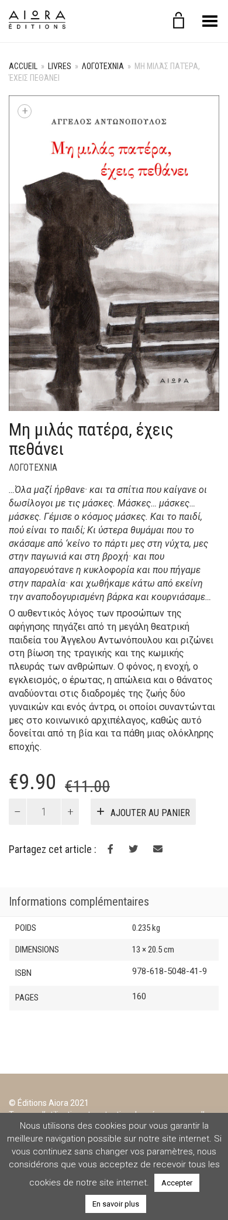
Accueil (23, 66)
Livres (59, 66)
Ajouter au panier (150, 812)
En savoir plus (115, 1204)
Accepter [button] (176, 1182)
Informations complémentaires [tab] (79, 902)
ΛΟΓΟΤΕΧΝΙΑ (103, 66)
